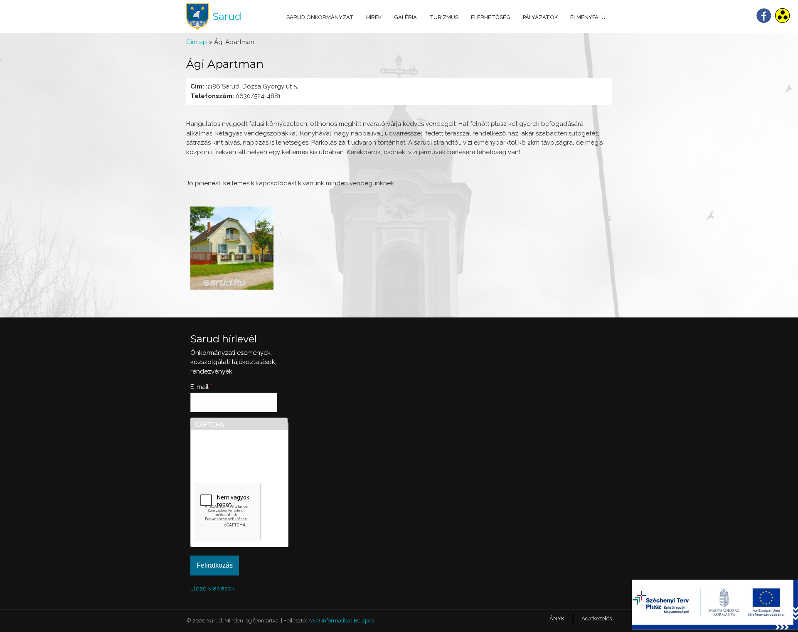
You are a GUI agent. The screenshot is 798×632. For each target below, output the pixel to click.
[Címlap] (197, 16)
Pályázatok (540, 17)
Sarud (226, 16)
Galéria (405, 17)
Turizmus (443, 17)
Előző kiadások (212, 588)
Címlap (196, 42)
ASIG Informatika (329, 620)
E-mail (201, 387)
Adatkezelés (596, 618)
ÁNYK (556, 618)
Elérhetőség (490, 17)
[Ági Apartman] (231, 287)
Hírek (374, 17)
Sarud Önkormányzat (320, 17)
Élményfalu (588, 17)
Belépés (364, 620)
